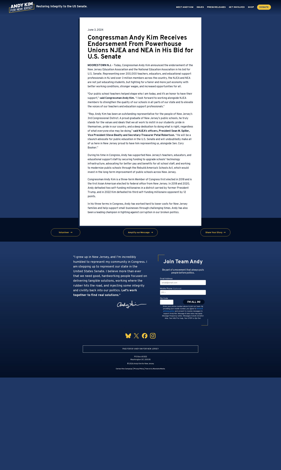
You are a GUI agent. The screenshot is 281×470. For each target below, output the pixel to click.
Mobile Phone (170, 288)
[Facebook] (144, 339)
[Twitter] (136, 339)
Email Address (166, 278)
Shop (251, 7)
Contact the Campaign (124, 369)
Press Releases (216, 7)
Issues (200, 7)
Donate (264, 7)
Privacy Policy (139, 369)
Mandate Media (159, 369)
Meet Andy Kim (184, 7)
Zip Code (164, 298)
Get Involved (237, 7)
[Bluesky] (128, 339)
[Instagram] (153, 339)
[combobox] (163, 292)
